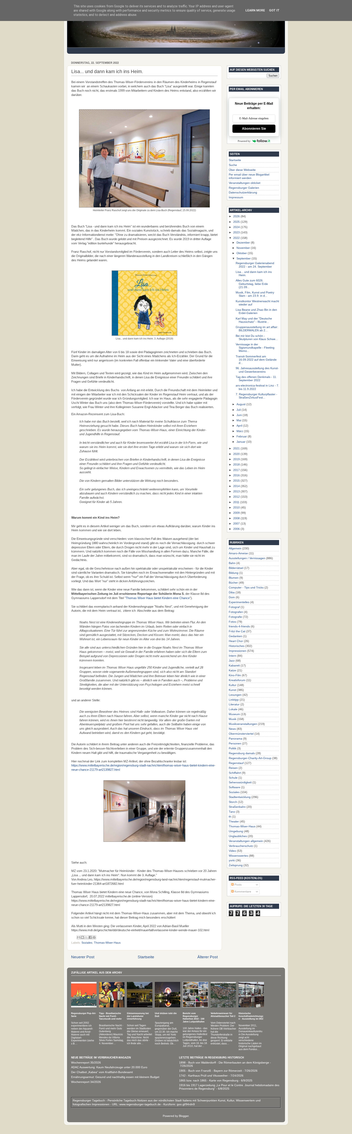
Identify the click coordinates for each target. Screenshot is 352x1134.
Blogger (184, 1116)
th (230, 816)
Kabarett (234, 665)
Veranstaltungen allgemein (246, 841)
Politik (232, 748)
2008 (237, 518)
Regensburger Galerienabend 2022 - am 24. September (255, 265)
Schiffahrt (235, 772)
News (232, 728)
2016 (237, 475)
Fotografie (235, 616)
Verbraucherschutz (241, 845)
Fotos (232, 621)
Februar (242, 436)
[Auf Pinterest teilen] (94, 937)
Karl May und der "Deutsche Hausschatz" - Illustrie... (254, 320)
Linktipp (234, 699)
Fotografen (236, 612)
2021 (237, 448)
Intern (232, 655)
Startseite (146, 957)
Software (234, 787)
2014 (237, 486)
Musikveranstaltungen (243, 724)
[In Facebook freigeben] (90, 937)
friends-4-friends (239, 626)
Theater (234, 821)
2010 (237, 507)
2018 (237, 464)
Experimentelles (239, 602)
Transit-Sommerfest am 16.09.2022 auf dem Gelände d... (256, 359)
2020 (237, 454)
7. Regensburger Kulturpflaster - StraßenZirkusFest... (256, 396)
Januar (241, 441)
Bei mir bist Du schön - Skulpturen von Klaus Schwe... (257, 337)
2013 (237, 491)
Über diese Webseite (242, 169)
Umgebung (236, 831)
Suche (233, 165)
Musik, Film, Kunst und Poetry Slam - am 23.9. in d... (255, 294)
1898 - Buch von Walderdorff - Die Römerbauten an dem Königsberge (224, 1062)
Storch (233, 802)
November (243, 247)
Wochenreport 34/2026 (86, 1082)
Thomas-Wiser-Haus (107, 942)
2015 (237, 480)
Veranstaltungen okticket (244, 182)
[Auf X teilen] (86, 937)
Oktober (242, 253)
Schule (233, 777)
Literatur (234, 704)
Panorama (235, 738)
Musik (232, 719)
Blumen (234, 577)
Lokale (233, 709)
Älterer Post (207, 957)
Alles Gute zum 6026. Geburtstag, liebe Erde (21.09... (252, 284)
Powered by (244, 141)
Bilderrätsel (236, 568)
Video (232, 850)
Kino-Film (235, 675)
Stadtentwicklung (240, 797)
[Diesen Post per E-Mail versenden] (79, 937)
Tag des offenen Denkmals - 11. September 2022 (256, 378)
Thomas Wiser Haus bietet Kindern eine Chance (158, 598)
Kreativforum (237, 680)
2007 (237, 523)
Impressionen (237, 650)
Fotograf (234, 607)
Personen (235, 743)
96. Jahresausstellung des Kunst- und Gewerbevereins (257, 370)
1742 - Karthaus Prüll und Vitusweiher (203, 1075)
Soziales (86, 942)
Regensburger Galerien (244, 187)
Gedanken (235, 636)
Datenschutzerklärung (243, 192)
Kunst (232, 690)
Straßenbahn (237, 806)
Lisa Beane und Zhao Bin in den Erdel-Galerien (256, 311)
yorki (232, 860)
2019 (237, 459)
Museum (234, 714)
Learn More (255, 10)
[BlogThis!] (82, 937)
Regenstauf (236, 763)
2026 (237, 216)
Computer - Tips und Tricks (246, 587)
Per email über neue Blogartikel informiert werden (249, 176)
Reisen (233, 768)
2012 (237, 496)
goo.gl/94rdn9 (185, 1104)
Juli (239, 409)
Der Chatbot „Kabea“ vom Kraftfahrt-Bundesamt (102, 1072)
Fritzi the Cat (237, 631)
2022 (237, 237)
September (244, 258)
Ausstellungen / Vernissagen (247, 558)
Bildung (233, 572)
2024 (237, 227)
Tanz (232, 811)
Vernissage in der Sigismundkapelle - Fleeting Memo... (255, 347)
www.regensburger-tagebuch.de (140, 1104)
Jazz (232, 660)
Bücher (233, 582)
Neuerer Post (82, 957)
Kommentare (242, 891)
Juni (239, 415)
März (240, 431)
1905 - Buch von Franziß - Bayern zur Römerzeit (210, 1070)
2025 (237, 221)
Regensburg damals (242, 753)
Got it (274, 10)
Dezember (243, 242)
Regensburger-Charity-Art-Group (250, 758)
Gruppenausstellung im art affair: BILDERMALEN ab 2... (257, 329)
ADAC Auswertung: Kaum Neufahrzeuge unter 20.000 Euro (109, 1067)
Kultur (232, 685)
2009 (237, 512)
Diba (232, 592)
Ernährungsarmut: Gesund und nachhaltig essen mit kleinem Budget (115, 1077)
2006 (237, 528)
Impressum (236, 197)
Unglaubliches (238, 836)
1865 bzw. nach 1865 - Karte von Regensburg (208, 1080)
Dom (232, 597)
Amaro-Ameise (238, 553)
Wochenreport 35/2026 (86, 1062)
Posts (238, 884)
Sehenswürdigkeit (240, 782)
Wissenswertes (238, 855)
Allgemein (235, 548)
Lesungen (235, 694)
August (241, 404)
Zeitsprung (236, 865)
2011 (236, 502)
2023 (237, 232)
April (239, 425)
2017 (237, 470)
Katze (232, 670)
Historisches (236, 646)
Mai (239, 420)
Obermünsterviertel (241, 733)
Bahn (232, 563)
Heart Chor (236, 641)
